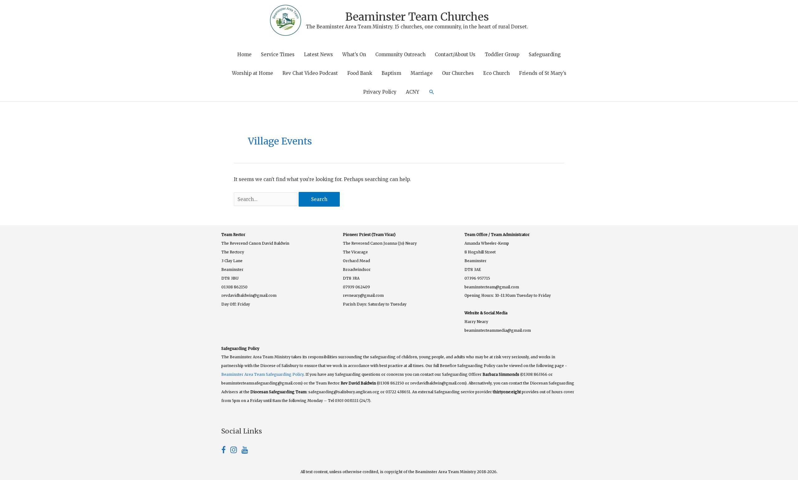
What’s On (354, 54)
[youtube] (245, 451)
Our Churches (458, 73)
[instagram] (236, 451)
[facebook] (225, 451)
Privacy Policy (380, 92)
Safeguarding (545, 54)
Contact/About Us (455, 54)
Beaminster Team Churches (417, 17)
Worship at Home (252, 73)
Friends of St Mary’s (542, 73)
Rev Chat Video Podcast (310, 73)
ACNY (412, 92)
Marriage (422, 73)
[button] (432, 92)
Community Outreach (400, 54)
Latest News (318, 54)
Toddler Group (502, 54)
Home (244, 54)
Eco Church (496, 73)
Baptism (391, 73)
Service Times (278, 54)
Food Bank (359, 73)
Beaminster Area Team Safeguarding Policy (262, 374)
